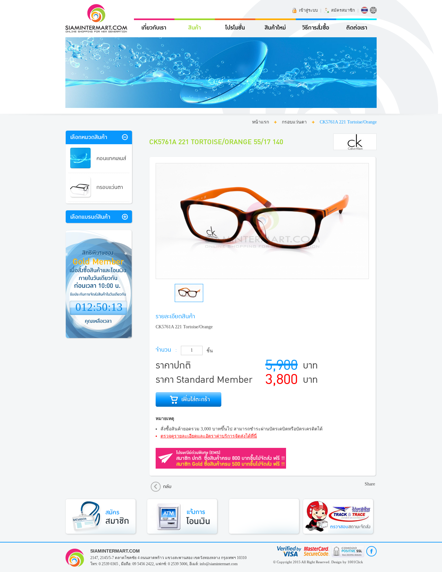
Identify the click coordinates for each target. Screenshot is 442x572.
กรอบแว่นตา (294, 122)
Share (370, 484)
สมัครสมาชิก (343, 10)
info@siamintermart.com (219, 564)
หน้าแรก (260, 122)
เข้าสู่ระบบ (308, 10)
